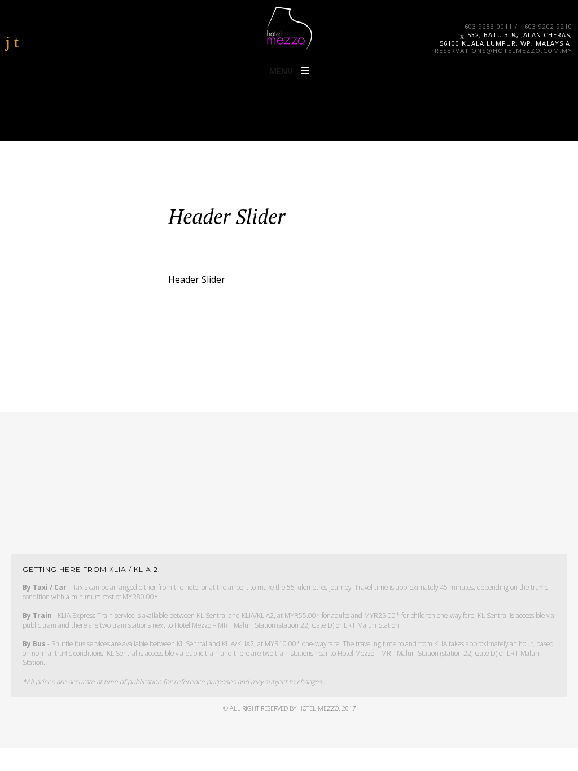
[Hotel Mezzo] (289, 28)
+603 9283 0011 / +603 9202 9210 (516, 26)
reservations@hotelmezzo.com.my (503, 50)
